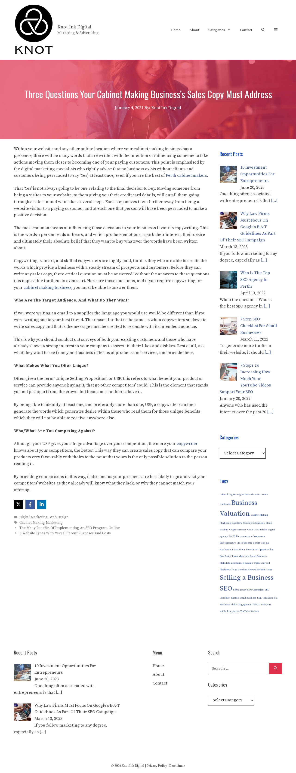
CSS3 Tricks (260, 529)
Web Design (59, 517)
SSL (259, 598)
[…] (274, 200)
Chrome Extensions (254, 523)
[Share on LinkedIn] (41, 504)
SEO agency (239, 589)
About (194, 30)
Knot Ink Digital (74, 27)
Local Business (258, 556)
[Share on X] (18, 504)
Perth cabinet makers (186, 175)
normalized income (242, 563)
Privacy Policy (157, 766)
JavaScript (225, 556)
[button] (275, 30)
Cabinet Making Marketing (41, 522)
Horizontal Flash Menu (232, 549)
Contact (246, 30)
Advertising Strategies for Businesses (240, 494)
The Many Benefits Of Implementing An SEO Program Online (69, 528)
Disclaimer (177, 766)
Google (265, 543)
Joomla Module (240, 556)
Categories (216, 30)
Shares (235, 598)
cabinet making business (47, 287)
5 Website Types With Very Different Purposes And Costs (65, 533)
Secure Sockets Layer (260, 569)
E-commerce (243, 536)
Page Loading (239, 569)
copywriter (187, 443)
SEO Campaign (255, 589)
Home (175, 30)
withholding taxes (229, 611)
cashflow (237, 523)
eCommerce (258, 536)
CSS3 (250, 529)
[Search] (275, 668)
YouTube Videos (249, 611)
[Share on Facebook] (30, 504)
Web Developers (262, 604)
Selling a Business (246, 577)
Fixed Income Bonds (248, 543)
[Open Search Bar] (263, 30)
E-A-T (232, 536)
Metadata (225, 563)
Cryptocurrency (237, 529)
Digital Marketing (33, 517)
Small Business (248, 598)
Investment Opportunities (259, 549)
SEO (226, 588)
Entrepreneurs (228, 543)
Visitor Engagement (241, 604)
